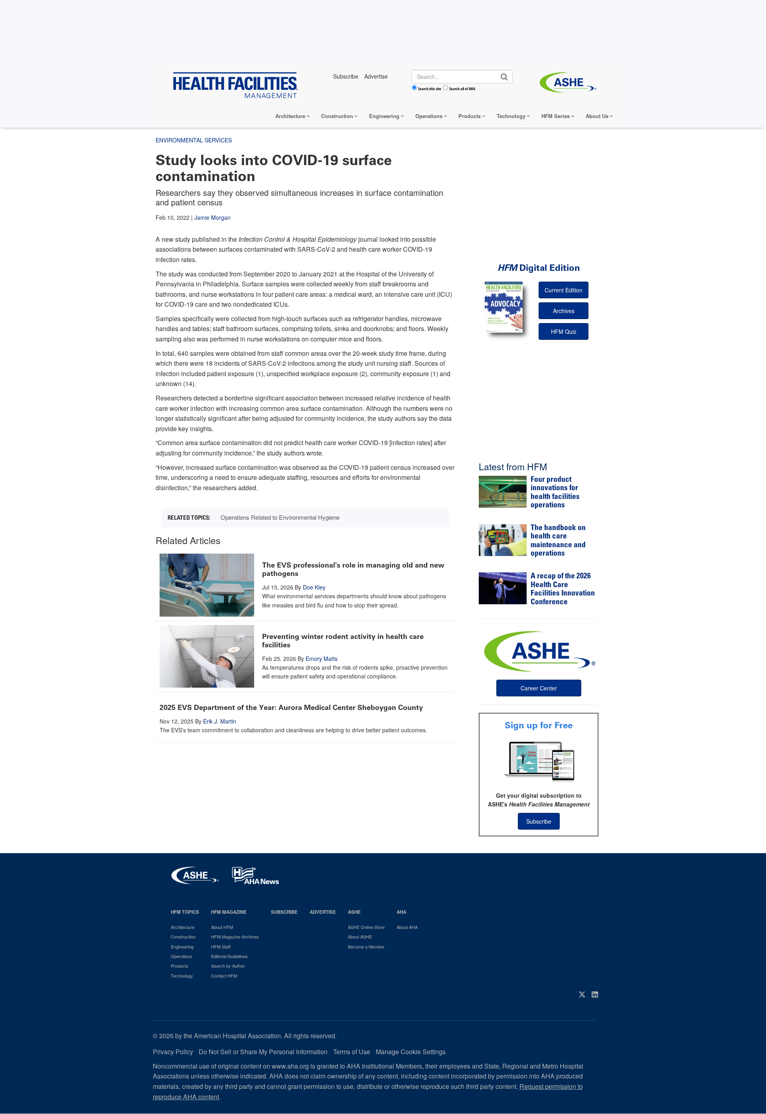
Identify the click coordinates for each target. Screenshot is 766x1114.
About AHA (407, 927)
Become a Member (366, 946)
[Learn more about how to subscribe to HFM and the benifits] (539, 761)
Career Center (539, 688)
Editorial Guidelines (229, 956)
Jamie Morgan (212, 217)
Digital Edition (539, 267)
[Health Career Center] (538, 651)
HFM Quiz (563, 331)
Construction (337, 116)
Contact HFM (224, 975)
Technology (511, 116)
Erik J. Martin (219, 721)
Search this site (429, 88)
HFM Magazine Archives (235, 936)
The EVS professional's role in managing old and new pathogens (353, 569)
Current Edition (563, 290)
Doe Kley (314, 587)
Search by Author (228, 965)
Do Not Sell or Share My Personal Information (263, 1051)
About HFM (222, 927)
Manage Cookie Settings (411, 1051)
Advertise (323, 912)
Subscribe (538, 821)
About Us (597, 116)
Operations (428, 116)
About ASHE (360, 936)
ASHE (354, 912)
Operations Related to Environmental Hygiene (280, 517)
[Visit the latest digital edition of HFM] (504, 307)
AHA (401, 912)
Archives (563, 311)
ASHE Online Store (366, 927)
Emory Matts (322, 658)
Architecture (290, 116)
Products (469, 116)
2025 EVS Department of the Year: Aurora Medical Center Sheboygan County (291, 707)
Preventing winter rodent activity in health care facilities (343, 641)
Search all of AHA (462, 88)
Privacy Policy (173, 1051)
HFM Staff (221, 946)
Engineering (384, 116)
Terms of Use (351, 1051)
